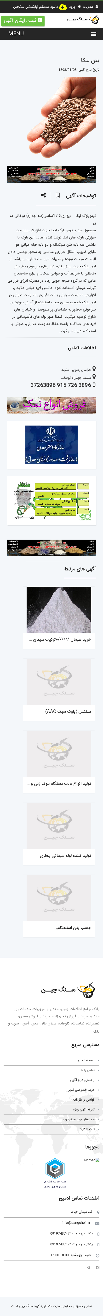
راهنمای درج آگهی (82, 1080)
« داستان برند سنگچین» (79, 1119)
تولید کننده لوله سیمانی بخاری (65, 855)
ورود (72, 7)
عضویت (88, 7)
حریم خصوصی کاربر (82, 1090)
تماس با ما (88, 1070)
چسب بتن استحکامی (72, 928)
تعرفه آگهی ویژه (84, 1109)
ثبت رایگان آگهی (20, 21)
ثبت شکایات (87, 1129)
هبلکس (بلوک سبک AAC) (68, 711)
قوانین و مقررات (84, 1099)
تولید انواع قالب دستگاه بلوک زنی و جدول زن (52, 783)
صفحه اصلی (86, 1060)
